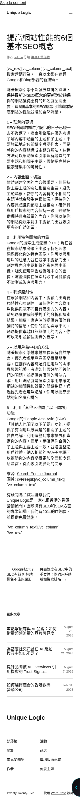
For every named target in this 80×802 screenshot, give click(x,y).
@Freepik (25, 479)
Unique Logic (19, 12)
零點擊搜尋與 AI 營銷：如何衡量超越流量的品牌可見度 (31, 631)
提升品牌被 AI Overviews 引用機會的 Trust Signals (31, 669)
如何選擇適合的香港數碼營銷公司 (28, 687)
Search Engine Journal (37, 474)
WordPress (58, 793)
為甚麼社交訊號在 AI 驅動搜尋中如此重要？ (29, 651)
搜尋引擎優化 (40, 57)
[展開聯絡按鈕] (76, 787)
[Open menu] (70, 12)
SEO (31, 95)
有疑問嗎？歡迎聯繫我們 (28, 495)
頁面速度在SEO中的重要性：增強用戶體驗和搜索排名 (56, 574)
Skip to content (13, 2)
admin (18, 57)
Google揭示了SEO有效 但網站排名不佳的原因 (20, 574)
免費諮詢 (27, 517)
